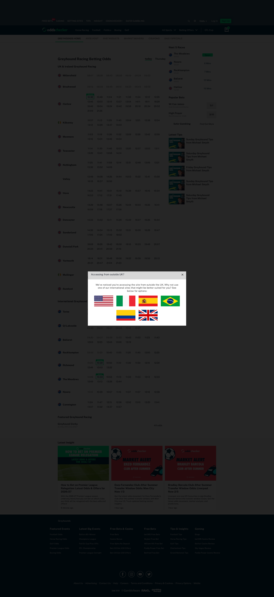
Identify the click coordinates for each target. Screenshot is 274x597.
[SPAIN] (148, 305)
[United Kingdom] (148, 319)
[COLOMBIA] (126, 319)
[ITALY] (126, 305)
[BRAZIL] (170, 305)
